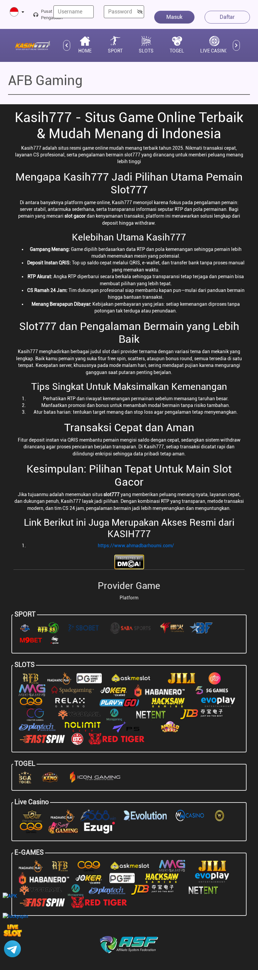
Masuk (174, 17)
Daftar (227, 17)
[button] (17, 12)
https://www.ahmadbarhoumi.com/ (136, 545)
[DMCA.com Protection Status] (129, 561)
